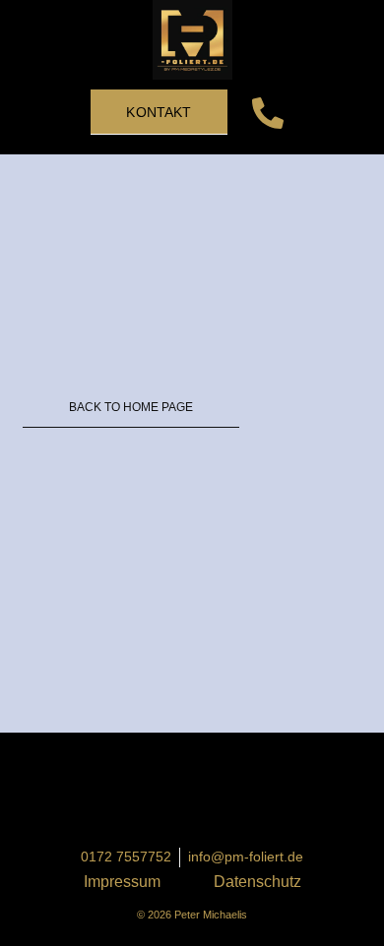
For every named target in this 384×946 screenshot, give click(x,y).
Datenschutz (257, 881)
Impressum (122, 881)
